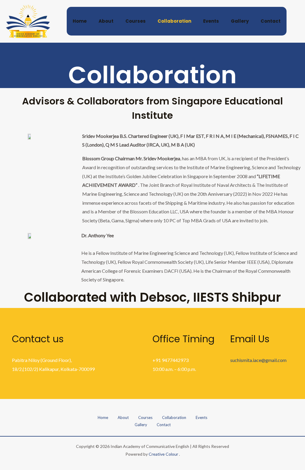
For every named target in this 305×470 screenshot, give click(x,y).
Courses (135, 21)
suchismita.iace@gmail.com (258, 360)
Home (80, 21)
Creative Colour (163, 454)
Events (211, 21)
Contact (271, 21)
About (106, 21)
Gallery (240, 21)
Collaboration (174, 21)
